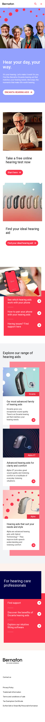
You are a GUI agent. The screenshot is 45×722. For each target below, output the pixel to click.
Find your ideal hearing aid (20, 243)
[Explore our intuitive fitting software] (39, 626)
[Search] (35, 3)
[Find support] (39, 603)
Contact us (7, 677)
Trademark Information (12, 692)
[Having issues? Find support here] (39, 325)
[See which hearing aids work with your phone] (39, 301)
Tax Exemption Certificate (13, 701)
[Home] (8, 4)
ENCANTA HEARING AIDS (17, 92)
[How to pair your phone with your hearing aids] (39, 313)
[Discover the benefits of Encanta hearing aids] (39, 614)
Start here (13, 172)
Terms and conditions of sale (14, 697)
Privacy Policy (8, 687)
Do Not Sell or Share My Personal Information (20, 706)
